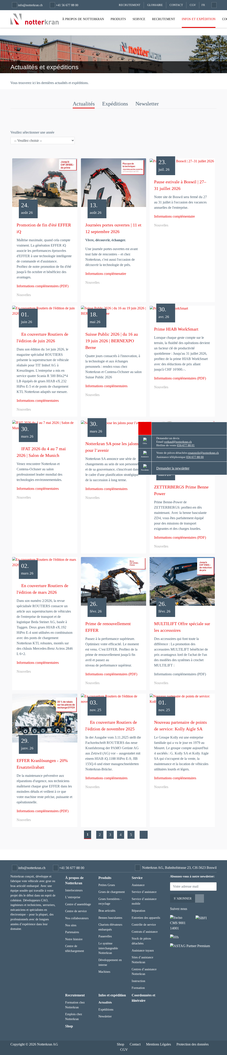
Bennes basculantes (110, 917)
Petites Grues (106, 885)
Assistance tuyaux (143, 950)
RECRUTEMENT (129, 5)
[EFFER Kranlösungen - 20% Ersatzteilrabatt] (44, 720)
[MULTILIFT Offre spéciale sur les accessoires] (182, 583)
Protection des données (192, 1044)
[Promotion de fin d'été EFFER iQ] (44, 184)
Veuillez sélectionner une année (32, 132)
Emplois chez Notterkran (73, 1016)
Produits (118, 19)
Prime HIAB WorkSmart (176, 329)
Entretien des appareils (146, 917)
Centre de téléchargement (74, 948)
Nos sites (70, 925)
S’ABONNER (183, 898)
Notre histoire (73, 939)
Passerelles (105, 936)
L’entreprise (72, 897)
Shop (69, 1026)
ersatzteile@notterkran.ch (203, 452)
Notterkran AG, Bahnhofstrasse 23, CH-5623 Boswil (179, 867)
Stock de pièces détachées (141, 941)
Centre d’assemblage (78, 904)
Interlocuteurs (73, 890)
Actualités (84, 104)
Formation (138, 988)
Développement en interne (110, 962)
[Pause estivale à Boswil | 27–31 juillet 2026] (182, 162)
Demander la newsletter (172, 468)
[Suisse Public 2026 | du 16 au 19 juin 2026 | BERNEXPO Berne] (113, 313)
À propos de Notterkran (83, 19)
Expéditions (115, 104)
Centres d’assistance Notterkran (144, 971)
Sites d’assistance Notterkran (142, 959)
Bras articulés (106, 910)
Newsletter (147, 104)
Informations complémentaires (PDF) (42, 286)
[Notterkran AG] (34, 19)
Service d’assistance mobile (144, 901)
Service (139, 19)
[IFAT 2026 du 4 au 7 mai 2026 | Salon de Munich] (44, 427)
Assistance (138, 885)
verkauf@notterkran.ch (178, 441)
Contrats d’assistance (145, 931)
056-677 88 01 (186, 445)
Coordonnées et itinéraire (143, 997)
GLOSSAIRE (155, 5)
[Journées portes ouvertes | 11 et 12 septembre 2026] (113, 184)
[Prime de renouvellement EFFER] (113, 583)
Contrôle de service (144, 924)
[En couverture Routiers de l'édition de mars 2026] (44, 564)
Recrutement (163, 19)
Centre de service (76, 911)
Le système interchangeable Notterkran (108, 948)
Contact (176, 5)
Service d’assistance (144, 892)
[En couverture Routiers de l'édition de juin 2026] (44, 313)
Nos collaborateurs (76, 918)
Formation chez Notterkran (75, 1005)
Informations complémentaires (38, 400)
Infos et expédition (198, 19)
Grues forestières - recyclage (109, 901)
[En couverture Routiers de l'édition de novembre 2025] (113, 701)
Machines (104, 971)
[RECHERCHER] (213, 5)
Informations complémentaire (174, 216)
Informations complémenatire (105, 274)
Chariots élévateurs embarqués (110, 927)
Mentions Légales (158, 1044)
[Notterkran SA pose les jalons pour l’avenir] (113, 424)
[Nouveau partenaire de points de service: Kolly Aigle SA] (182, 701)
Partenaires (72, 932)
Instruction (138, 981)
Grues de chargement (111, 892)
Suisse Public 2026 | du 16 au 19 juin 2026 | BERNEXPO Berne (111, 341)
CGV (193, 5)
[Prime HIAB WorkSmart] (182, 310)
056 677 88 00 (195, 457)
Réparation (138, 910)
